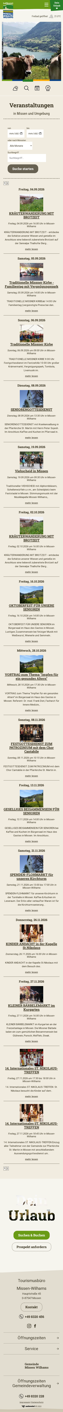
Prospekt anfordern (32, 1247)
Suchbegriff (13, 152)
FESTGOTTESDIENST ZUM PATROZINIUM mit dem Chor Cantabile (31, 748)
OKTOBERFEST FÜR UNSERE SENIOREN (31, 607)
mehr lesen (31, 249)
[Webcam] (48, 88)
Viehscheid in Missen (31, 471)
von (9, 128)
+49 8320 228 (34, 1396)
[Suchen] (26, 88)
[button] (7, 80)
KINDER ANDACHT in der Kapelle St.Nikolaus (31, 946)
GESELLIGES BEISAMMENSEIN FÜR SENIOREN (31, 811)
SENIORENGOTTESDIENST (31, 409)
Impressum (25, 1402)
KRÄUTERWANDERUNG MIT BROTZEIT (31, 215)
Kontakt (31, 1307)
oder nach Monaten (17, 140)
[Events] (37, 88)
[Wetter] (15, 88)
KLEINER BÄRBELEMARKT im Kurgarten (31, 1007)
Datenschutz (37, 1402)
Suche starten (23, 169)
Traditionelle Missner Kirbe (31, 344)
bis (28, 128)
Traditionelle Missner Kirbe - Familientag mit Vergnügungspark (31, 284)
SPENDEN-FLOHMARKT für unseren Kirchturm (31, 876)
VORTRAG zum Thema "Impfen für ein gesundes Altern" (31, 676)
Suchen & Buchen (31, 1235)
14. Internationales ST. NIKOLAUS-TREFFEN (31, 1070)
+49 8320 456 (34, 1317)
